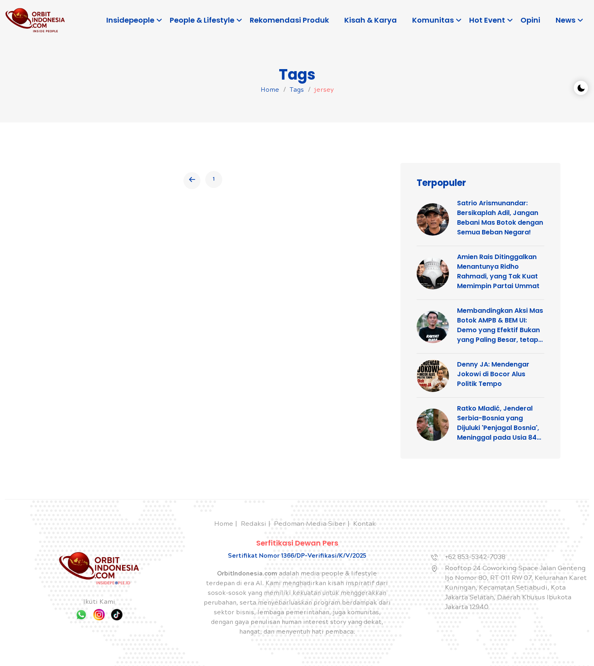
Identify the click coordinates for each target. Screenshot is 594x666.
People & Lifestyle (202, 20)
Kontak (364, 524)
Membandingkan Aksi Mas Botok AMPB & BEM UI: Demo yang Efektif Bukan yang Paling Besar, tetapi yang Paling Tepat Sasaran (500, 325)
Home (270, 90)
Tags (296, 90)
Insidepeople (130, 20)
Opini (530, 20)
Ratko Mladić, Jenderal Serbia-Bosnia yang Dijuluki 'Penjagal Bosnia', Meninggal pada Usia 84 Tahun (498, 423)
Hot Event (487, 20)
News (565, 20)
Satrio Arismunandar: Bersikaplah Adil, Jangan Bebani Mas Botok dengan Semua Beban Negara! (500, 217)
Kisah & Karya (370, 20)
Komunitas (433, 20)
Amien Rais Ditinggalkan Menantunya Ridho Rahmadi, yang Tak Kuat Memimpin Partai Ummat (498, 271)
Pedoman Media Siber (309, 524)
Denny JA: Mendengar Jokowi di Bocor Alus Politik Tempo (493, 374)
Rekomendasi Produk (289, 20)
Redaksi (253, 524)
